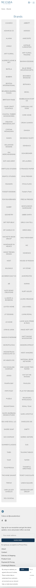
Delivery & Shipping (8, 556)
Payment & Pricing (7, 562)
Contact (4, 552)
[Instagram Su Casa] (5, 521)
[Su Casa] (2, 511)
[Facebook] (2, 521)
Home (3, 9)
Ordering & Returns (8, 565)
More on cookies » (32, 574)
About (3, 549)
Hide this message (24, 570)
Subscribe (18, 540)
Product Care (6, 559)
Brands (9, 9)
